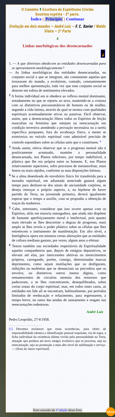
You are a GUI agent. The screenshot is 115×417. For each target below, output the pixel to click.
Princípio (54, 19)
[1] (11, 329)
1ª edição (62, 410)
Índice (36, 19)
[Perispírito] (103, 56)
